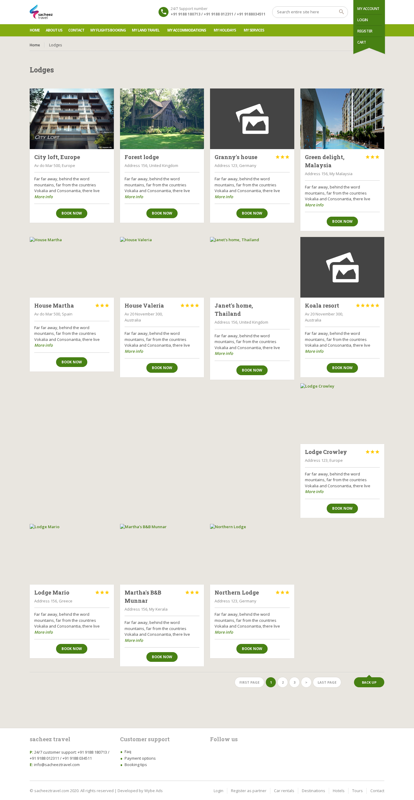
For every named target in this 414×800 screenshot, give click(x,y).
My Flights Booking (108, 30)
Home (35, 30)
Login (362, 19)
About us (54, 30)
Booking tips (136, 764)
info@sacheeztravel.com (57, 764)
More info (43, 196)
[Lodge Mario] (72, 554)
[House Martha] (72, 267)
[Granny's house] (252, 118)
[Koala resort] (342, 267)
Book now (72, 213)
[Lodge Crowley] (342, 413)
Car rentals (284, 790)
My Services (254, 30)
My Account (368, 8)
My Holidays (225, 30)
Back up (369, 682)
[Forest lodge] (162, 118)
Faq (128, 751)
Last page (327, 682)
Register (364, 31)
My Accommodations (186, 30)
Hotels (339, 790)
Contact (76, 30)
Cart (361, 42)
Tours (357, 790)
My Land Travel (145, 30)
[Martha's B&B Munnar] (162, 554)
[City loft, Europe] (72, 118)
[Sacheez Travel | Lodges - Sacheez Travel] (41, 12)
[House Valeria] (162, 267)
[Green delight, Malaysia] (342, 118)
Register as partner (248, 790)
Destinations (313, 790)
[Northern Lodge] (252, 554)
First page (249, 682)
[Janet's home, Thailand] (252, 267)
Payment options (140, 758)
